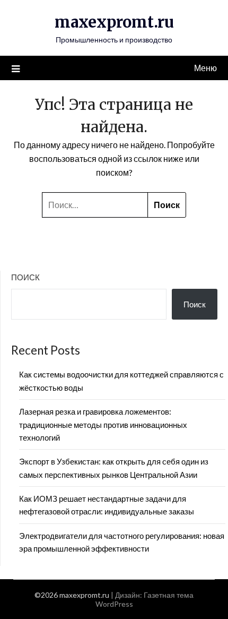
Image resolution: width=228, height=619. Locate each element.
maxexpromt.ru (114, 22)
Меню (205, 68)
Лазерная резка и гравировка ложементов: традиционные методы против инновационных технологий (103, 424)
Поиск (25, 277)
